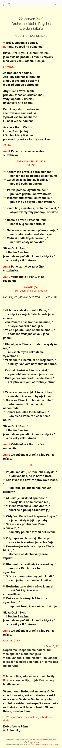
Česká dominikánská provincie (44, 744)
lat (9, 3)
